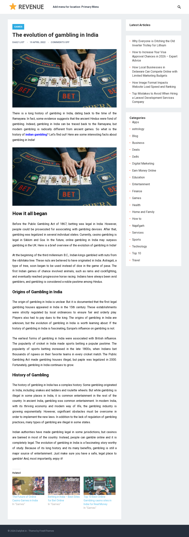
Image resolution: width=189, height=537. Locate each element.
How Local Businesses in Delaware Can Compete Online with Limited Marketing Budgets (154, 71)
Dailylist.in (21, 530)
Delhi (135, 156)
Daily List (18, 42)
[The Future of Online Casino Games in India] (28, 486)
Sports (136, 239)
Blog (135, 136)
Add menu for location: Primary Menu (76, 6)
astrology (138, 129)
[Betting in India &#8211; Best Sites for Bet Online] (64, 486)
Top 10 (136, 253)
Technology (139, 246)
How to (136, 218)
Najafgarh (138, 226)
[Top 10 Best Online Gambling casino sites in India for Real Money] (100, 486)
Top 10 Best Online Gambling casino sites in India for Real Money (97, 500)
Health (136, 205)
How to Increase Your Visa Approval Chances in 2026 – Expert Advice (154, 56)
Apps (135, 122)
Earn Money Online (144, 170)
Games (18, 26)
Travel (136, 260)
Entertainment (141, 184)
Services (138, 232)
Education (138, 177)
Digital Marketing (143, 163)
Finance (137, 191)
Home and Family (143, 212)
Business (138, 143)
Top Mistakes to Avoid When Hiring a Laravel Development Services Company (155, 98)
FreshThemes (46, 530)
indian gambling (36, 134)
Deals (136, 149)
